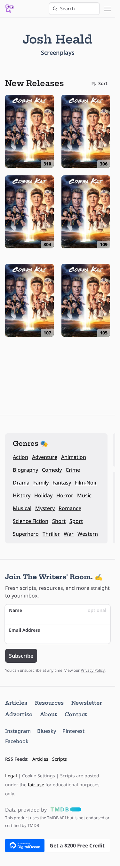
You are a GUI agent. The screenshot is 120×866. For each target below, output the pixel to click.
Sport (76, 521)
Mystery (45, 508)
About (48, 714)
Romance (70, 508)
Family (41, 482)
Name (57, 610)
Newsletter (86, 703)
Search (67, 8)
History (21, 495)
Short (59, 521)
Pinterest (73, 730)
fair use (36, 785)
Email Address (24, 630)
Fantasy (61, 482)
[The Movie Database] (64, 809)
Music (84, 495)
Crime (73, 469)
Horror (64, 495)
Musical (22, 508)
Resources (49, 703)
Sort (103, 83)
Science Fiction (30, 521)
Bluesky (46, 730)
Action (20, 457)
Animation (73, 457)
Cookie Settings (38, 776)
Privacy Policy (93, 670)
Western (87, 533)
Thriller (51, 533)
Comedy (52, 469)
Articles (16, 703)
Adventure (44, 457)
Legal (11, 776)
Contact (76, 714)
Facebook (16, 741)
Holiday (43, 495)
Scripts (59, 759)
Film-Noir (86, 482)
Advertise (18, 714)
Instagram (18, 730)
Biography (25, 469)
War (69, 533)
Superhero (26, 533)
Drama (21, 482)
